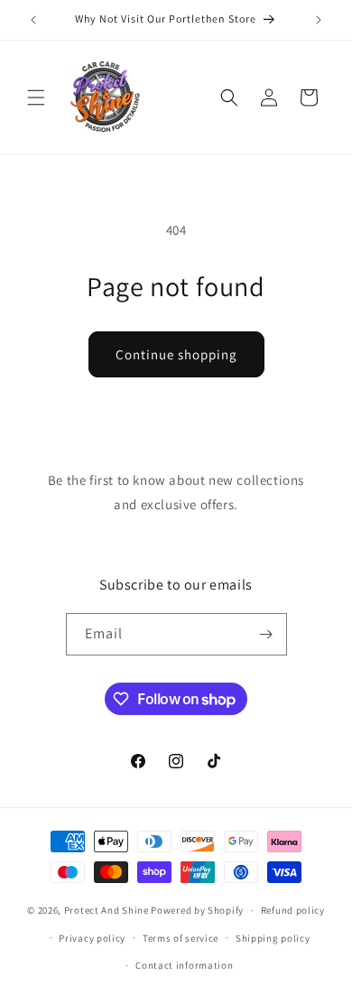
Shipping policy (273, 938)
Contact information (184, 965)
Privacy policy (92, 938)
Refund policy (293, 910)
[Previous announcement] (33, 20)
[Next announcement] (318, 20)
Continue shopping (176, 354)
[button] (36, 97)
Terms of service (180, 938)
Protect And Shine (106, 910)
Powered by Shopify (197, 910)
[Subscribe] (266, 634)
